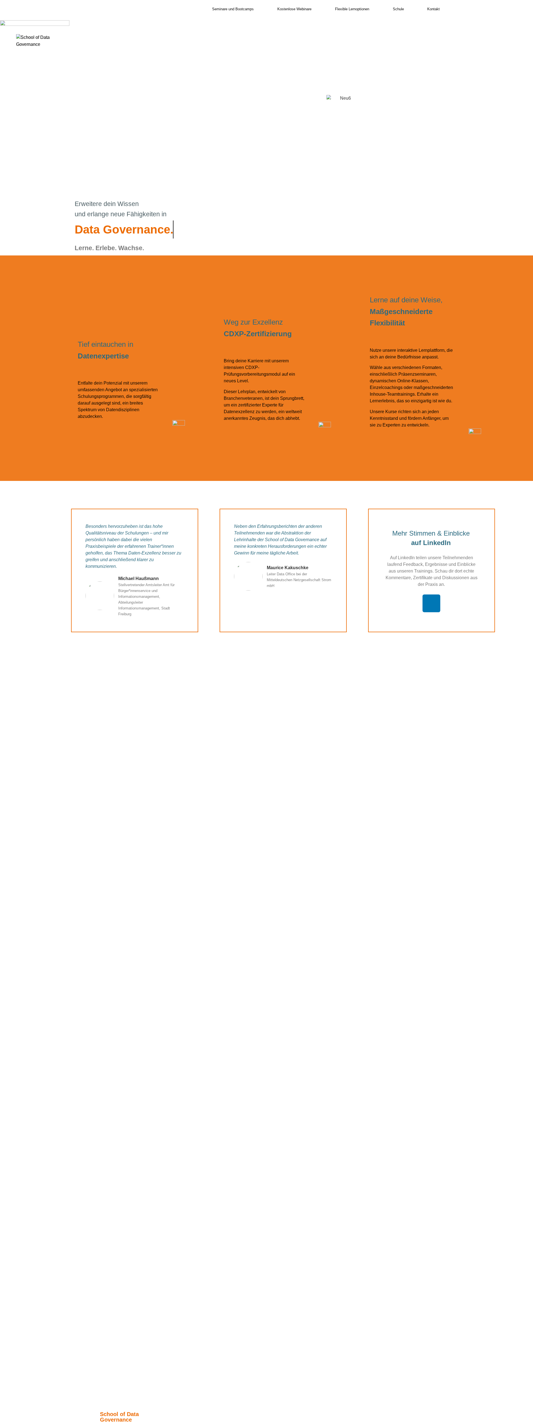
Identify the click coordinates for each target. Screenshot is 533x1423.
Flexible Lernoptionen (352, 9)
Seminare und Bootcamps (233, 9)
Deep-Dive (300, 139)
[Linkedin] (431, 603)
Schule (398, 9)
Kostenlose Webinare (294, 9)
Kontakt (433, 9)
